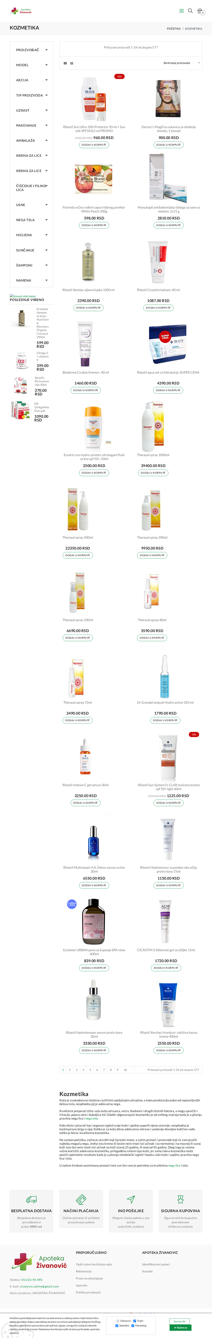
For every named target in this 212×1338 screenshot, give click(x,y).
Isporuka (81, 1285)
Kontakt (147, 1271)
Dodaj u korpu (93, 144)
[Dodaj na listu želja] (120, 118)
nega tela (91, 1118)
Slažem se (181, 1327)
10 (125, 1069)
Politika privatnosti (88, 1292)
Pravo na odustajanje (89, 1278)
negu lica (174, 1165)
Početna (174, 28)
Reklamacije (84, 1271)
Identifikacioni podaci (156, 1264)
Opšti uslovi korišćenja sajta (94, 1264)
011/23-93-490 (32, 1279)
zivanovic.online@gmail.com (39, 1286)
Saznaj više (179, 1321)
